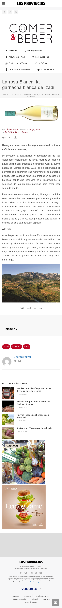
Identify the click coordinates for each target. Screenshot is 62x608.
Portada (13, 50)
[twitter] (25, 573)
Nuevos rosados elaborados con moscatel (33, 416)
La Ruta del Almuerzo (19, 69)
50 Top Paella (47, 69)
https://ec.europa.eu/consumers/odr (41, 582)
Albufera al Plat (17, 56)
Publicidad (34, 599)
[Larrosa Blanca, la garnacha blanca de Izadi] (31, 113)
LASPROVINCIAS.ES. (31, 562)
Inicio (6, 95)
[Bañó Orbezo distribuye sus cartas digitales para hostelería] (8, 393)
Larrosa (16, 347)
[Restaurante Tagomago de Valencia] (8, 433)
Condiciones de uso (42, 596)
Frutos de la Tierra (18, 63)
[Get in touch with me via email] (19, 361)
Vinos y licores (34, 50)
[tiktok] (36, 573)
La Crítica (42, 63)
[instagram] (31, 573)
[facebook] (21, 573)
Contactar (16, 596)
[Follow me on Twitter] (15, 361)
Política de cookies (31, 602)
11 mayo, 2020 (33, 129)
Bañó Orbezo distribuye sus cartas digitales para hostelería (34, 389)
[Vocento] (31, 589)
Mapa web (46, 599)
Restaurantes (42, 56)
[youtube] (41, 573)
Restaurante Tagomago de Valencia (34, 428)
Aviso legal (27, 596)
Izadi (6, 347)
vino (26, 347)
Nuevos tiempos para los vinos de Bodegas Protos (33, 403)
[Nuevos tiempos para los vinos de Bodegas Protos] (8, 406)
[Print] (16, 137)
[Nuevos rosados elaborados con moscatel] (8, 419)
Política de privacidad (19, 599)
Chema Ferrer (12, 129)
